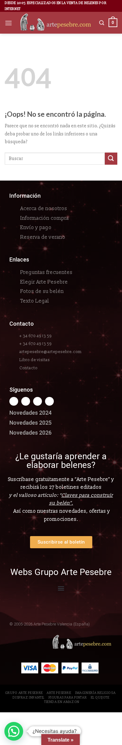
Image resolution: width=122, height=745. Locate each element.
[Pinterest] (49, 401)
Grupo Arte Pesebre (24, 693)
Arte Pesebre (59, 693)
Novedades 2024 (30, 412)
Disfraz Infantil (28, 697)
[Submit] (111, 159)
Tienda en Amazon (61, 702)
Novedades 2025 (30, 422)
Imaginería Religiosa (95, 693)
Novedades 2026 (30, 432)
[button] (61, 588)
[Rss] (37, 401)
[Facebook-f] (13, 401)
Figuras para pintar (67, 697)
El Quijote (100, 697)
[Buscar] (101, 23)
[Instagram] (25, 401)
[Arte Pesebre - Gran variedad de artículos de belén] (55, 23)
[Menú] (8, 23)
